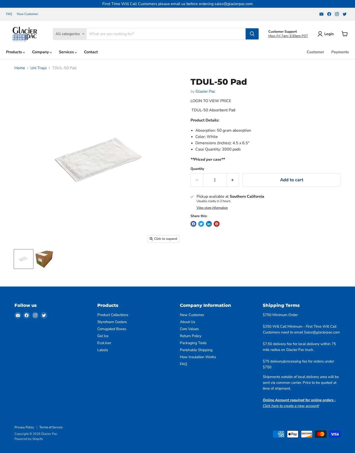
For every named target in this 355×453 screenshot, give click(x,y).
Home (19, 68)
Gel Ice (102, 335)
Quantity (197, 169)
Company (41, 52)
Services (67, 52)
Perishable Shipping (196, 349)
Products (14, 52)
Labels (102, 349)
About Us (187, 321)
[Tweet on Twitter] (201, 224)
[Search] (252, 33)
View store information (212, 208)
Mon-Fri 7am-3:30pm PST (288, 36)
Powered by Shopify (28, 439)
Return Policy (190, 335)
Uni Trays (38, 68)
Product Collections (112, 314)
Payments (340, 52)
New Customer (27, 14)
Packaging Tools (193, 342)
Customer (315, 52)
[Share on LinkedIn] (209, 224)
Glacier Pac (205, 91)
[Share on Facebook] (193, 224)
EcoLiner (104, 342)
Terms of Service (51, 427)
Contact (91, 52)
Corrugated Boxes (111, 328)
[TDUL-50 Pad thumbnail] (23, 259)
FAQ (9, 14)
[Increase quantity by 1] (233, 180)
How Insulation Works (198, 357)
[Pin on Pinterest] (217, 224)
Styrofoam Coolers (112, 321)
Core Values (189, 328)
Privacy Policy (24, 427)
